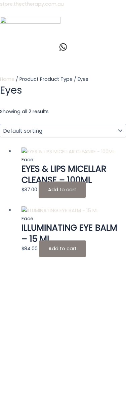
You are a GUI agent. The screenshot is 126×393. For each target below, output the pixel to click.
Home (7, 79)
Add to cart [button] (62, 189)
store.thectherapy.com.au (32, 4)
